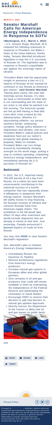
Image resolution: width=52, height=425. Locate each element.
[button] (41, 4)
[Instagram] (47, 402)
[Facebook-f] (37, 402)
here (24, 421)
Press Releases (23, 13)
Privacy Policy (11, 402)
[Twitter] (42, 402)
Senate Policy (18, 408)
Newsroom (8, 13)
